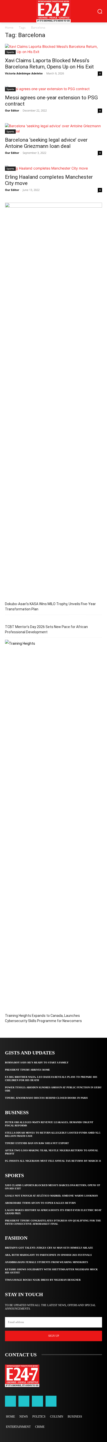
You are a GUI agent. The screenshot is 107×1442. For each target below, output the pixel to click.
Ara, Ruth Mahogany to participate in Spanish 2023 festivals (48, 1255)
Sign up (53, 1335)
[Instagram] (23, 1401)
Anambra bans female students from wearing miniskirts (46, 1262)
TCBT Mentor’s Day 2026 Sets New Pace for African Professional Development (46, 629)
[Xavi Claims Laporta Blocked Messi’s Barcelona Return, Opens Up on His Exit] (53, 49)
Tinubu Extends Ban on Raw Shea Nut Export (37, 1143)
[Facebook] (10, 1401)
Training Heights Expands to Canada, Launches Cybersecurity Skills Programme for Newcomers (43, 1018)
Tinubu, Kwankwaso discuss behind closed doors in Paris (46, 1097)
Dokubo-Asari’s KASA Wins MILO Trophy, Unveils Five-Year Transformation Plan (50, 606)
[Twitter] (37, 1401)
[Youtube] (51, 1401)
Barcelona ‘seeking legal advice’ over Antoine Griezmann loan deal (46, 143)
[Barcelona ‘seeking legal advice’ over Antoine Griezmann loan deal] (53, 128)
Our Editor (12, 110)
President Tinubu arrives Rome (27, 1069)
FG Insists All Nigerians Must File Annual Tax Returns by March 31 (53, 1160)
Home (9, 27)
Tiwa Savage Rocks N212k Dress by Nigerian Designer (43, 1279)
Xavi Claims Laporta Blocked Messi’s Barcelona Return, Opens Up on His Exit (49, 64)
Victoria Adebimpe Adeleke (24, 73)
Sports (10, 52)
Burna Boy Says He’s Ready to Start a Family (36, 1062)
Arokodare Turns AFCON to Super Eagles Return (40, 1203)
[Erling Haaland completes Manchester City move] (53, 168)
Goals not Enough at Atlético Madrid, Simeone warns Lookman (51, 1195)
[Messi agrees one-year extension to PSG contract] (53, 88)
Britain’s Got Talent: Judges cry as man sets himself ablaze (49, 1247)
